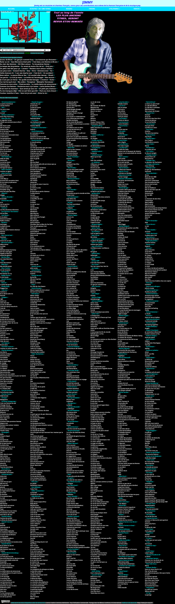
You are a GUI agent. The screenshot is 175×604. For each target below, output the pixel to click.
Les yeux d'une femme (37, 321)
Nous (92, 113)
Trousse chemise (5, 387)
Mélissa (93, 480)
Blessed (68, 162)
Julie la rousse (149, 288)
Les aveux (121, 284)
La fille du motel (35, 573)
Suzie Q (32, 129)
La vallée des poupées (125, 438)
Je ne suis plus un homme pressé (128, 420)
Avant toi (3, 301)
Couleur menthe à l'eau (9, 93)
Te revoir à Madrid (36, 472)
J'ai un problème (96, 306)
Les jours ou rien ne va (7, 447)
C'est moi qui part (6, 482)
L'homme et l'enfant (37, 494)
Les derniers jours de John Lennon (41, 425)
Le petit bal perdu (6, 284)
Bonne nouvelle (71, 274)
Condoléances (71, 224)
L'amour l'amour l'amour (126, 509)
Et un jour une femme (73, 226)
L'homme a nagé (96, 467)
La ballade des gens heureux (75, 436)
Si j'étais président (72, 440)
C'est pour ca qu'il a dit (37, 151)
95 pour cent (70, 399)
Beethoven (121, 398)
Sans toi (147, 217)
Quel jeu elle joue (96, 524)
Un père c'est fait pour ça (10, 68)
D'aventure (148, 398)
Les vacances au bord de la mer (128, 339)
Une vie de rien (95, 560)
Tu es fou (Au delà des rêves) (75, 432)
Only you (49, 66)
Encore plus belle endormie (9, 560)
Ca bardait (33, 493)
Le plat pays (94, 202)
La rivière (121, 436)
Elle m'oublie (95, 305)
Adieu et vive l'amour (73, 555)
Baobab (32, 367)
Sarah (147, 445)
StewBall (93, 133)
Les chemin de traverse (74, 317)
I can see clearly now (23, 73)
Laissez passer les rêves (125, 201)
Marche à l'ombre (150, 274)
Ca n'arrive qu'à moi (8, 82)
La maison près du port (152, 372)
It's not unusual (150, 536)
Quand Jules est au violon (74, 472)
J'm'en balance (71, 577)
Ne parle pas (34, 221)
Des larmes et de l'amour (74, 348)
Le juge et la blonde (97, 443)
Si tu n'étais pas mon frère (75, 118)
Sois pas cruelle (35, 343)
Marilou (32, 325)
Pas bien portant (71, 392)
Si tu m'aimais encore (37, 246)
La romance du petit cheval (100, 431)
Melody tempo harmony (8, 250)
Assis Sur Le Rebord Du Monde (76, 272)
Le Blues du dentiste (73, 507)
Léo (31, 412)
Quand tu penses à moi (37, 233)
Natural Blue (122, 500)
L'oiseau (2, 326)
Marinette (33, 210)
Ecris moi (148, 186)
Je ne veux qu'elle (123, 162)
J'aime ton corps (96, 398)
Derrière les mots (96, 582)
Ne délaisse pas (71, 104)
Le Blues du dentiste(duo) (74, 505)
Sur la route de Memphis (74, 122)
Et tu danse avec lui (6, 294)
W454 (119, 474)
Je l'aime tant (70, 575)
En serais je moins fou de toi (100, 374)
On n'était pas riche (36, 451)
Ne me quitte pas (96, 206)
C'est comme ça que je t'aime (127, 478)
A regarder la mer (6, 120)
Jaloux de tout (95, 399)
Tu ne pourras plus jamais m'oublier (78, 547)
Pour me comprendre (125, 215)
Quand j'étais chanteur (125, 301)
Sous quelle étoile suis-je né (127, 389)
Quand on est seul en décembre (76, 250)
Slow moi (3, 591)
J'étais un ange (122, 266)
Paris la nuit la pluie (36, 452)
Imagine (93, 288)
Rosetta (2, 427)
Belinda (2, 525)
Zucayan (93, 569)
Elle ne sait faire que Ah (152, 190)
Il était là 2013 (122, 412)
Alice (32, 500)
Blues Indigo (95, 336)
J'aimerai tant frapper (37, 310)
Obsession (94, 498)
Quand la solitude (36, 458)
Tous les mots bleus (6, 467)
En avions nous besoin (37, 383)
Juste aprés (94, 171)
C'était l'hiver (70, 279)
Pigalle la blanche (6, 253)
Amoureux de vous (36, 299)
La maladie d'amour (124, 432)
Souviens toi (70, 257)
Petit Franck (70, 359)
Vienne (2, 233)
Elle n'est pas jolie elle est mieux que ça (43, 164)
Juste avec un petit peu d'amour (76, 137)
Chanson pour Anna (36, 153)
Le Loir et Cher (122, 279)
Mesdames (33, 211)
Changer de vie (5, 405)
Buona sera (4, 345)
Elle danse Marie (71, 368)
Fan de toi (121, 253)
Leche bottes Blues (47, 86)
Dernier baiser (95, 580)
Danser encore (5, 310)
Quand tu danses (96, 182)
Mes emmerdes (5, 372)
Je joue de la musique (7, 319)
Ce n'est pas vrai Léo (6, 556)
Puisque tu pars (96, 180)
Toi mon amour (123, 166)
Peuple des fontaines (73, 328)
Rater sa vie (4, 62)
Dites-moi (121, 326)
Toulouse (33, 111)
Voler (119, 472)
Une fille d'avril (95, 591)
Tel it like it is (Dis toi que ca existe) (77, 124)
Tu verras (33, 113)
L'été (1, 248)
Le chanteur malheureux (8, 533)
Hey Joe (93, 259)
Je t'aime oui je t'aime (7, 566)
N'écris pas (94, 489)
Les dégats (94, 454)
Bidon (2, 177)
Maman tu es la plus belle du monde (129, 153)
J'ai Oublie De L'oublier (37, 556)
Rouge (93, 184)
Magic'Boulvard (71, 357)
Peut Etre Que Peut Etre (153, 118)
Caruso (68, 219)
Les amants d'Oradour (37, 418)
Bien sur (33, 144)
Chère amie (121, 159)
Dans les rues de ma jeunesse (76, 429)
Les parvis (4, 77)
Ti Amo (147, 547)
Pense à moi (70, 195)
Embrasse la (149, 191)
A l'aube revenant (72, 268)
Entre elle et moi (5, 564)
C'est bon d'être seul (36, 511)
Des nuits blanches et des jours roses (12, 558)
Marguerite (149, 305)
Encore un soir (95, 168)
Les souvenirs (95, 462)
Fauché (32, 538)
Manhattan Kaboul (151, 272)
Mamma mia (95, 107)
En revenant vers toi (37, 536)
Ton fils (93, 186)
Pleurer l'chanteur (124, 297)
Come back (33, 525)
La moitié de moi (35, 401)
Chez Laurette (122, 246)
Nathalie (69, 469)
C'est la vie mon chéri (37, 514)
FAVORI (92, 9)
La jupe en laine (96, 423)
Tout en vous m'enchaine (99, 553)
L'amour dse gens (96, 427)
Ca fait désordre (35, 507)
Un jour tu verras (123, 513)
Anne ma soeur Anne (125, 138)
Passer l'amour (122, 462)
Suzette (32, 274)
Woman (93, 292)
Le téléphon (122, 553)
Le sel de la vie (71, 354)
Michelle (69, 438)
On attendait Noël (97, 500)
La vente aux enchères (73, 458)
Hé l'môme (33, 180)
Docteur (93, 359)
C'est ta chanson (123, 242)
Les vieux (94, 204)
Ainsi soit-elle (34, 297)
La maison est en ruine (125, 274)
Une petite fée (95, 558)
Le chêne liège (71, 308)
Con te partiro (4, 204)
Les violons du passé (36, 436)
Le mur (68, 237)
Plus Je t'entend (5, 146)
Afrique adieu (122, 396)
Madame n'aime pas (72, 323)
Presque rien (70, 330)
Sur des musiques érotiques (75, 546)
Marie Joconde (5, 142)
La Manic (69, 405)
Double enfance (96, 363)
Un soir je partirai (6, 597)
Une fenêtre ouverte (152, 142)
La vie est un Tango (97, 434)
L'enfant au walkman (97, 445)
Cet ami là (33, 376)
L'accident (33, 567)
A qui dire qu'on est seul (125, 578)
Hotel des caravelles (97, 392)
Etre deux (121, 252)
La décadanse (149, 390)
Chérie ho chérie (35, 522)
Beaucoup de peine (36, 368)
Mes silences (34, 213)
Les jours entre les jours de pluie (101, 458)
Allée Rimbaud (122, 577)
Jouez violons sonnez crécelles (100, 412)
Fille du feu (94, 381)
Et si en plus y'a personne (8, 182)
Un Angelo (94, 138)
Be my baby (148, 513)
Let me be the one (151, 516)
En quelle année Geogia (125, 407)
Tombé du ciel (95, 226)
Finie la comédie (35, 177)
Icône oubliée (34, 547)
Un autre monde (150, 485)
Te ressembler (71, 337)
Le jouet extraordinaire (8, 535)
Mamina (120, 573)
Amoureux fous (71, 518)
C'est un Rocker (35, 516)
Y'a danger (69, 144)
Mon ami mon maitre (152, 423)
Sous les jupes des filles (7, 191)
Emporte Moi (4, 129)
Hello (119, 127)
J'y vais (68, 230)
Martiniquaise (149, 463)
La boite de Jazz (123, 334)
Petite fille (3, 420)
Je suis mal (94, 403)
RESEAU (69, 9)
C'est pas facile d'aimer (37, 149)
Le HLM (147, 266)
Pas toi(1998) (95, 179)
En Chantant (122, 405)
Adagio (2, 195)
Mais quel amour (5, 507)
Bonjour (69, 556)
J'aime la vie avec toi (6, 409)
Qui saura (121, 493)
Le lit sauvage (4, 577)
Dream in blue (71, 367)
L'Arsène (93, 215)
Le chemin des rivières (98, 436)
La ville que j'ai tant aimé (153, 540)
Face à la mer (4, 316)
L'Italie (2, 451)
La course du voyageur (125, 268)
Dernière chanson (72, 283)
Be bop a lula (70, 396)
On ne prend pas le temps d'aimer (156, 208)
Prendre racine (5, 334)
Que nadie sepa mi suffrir (74, 252)
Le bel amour (4, 137)
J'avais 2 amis (34, 312)
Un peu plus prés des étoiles (75, 476)
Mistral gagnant (150, 275)
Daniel (120, 250)
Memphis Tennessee (45, 82)
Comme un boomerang (152, 385)
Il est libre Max (71, 551)
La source (94, 153)
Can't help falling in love (74, 171)
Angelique (121, 356)
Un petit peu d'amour (47, 89)
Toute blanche (149, 429)
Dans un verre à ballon (152, 317)
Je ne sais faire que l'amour (39, 560)
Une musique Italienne (38, 478)
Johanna (3, 412)
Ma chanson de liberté (98, 106)
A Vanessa (3, 478)
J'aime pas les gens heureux (39, 555)
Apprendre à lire (96, 321)
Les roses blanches (6, 259)
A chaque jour (95, 316)
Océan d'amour (5, 458)
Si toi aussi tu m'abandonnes (75, 117)
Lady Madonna (150, 494)
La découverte (35, 193)
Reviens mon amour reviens (41, 68)
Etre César (33, 385)
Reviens (32, 239)
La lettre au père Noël (152, 104)
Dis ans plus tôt (123, 403)
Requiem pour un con (152, 394)
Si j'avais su (33, 244)
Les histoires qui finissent (45, 60)
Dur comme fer (71, 288)
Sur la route (70, 420)
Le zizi (147, 226)
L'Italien (147, 441)
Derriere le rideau (96, 354)
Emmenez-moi (5, 356)
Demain (147, 115)
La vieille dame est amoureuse (44, 84)
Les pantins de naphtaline (75, 319)
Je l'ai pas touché (5, 443)
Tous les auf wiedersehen (153, 427)
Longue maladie (123, 292)
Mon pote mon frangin (37, 217)
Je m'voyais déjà (5, 361)
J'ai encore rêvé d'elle (97, 142)
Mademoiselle (95, 474)
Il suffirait (148, 432)
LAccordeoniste (71, 151)
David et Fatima (150, 242)
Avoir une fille (149, 354)
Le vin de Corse (95, 102)
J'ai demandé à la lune (98, 146)
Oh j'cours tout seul (151, 582)
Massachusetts (150, 505)
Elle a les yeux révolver (125, 160)
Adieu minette (150, 250)
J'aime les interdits (36, 553)
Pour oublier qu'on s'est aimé (127, 555)
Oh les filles (4, 213)
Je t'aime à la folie (150, 403)
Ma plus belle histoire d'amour (10, 230)
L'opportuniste (95, 222)
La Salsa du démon (124, 567)
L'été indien (94, 279)
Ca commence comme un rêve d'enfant (103, 339)
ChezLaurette (24, 84)
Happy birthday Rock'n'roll (39, 542)
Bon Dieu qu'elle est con (74, 498)
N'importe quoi (71, 246)
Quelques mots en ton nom (99, 525)
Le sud (120, 551)
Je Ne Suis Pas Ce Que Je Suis (127, 418)
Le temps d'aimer (96, 465)
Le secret (33, 427)
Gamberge (33, 179)
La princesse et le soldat (74, 582)
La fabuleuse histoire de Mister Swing (130, 336)
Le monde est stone (151, 467)
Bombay (120, 233)
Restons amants (96, 533)
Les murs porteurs (72, 239)
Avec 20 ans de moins (37, 365)
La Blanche (148, 257)
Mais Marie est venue (7, 505)
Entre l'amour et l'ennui (38, 168)
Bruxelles (121, 235)
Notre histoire (35, 222)
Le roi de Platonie (6, 580)
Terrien (93, 547)
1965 (119, 394)
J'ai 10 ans (3, 184)
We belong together (151, 325)
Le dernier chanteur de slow (39, 410)
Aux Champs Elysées (97, 272)
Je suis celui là (149, 474)
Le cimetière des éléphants (39, 582)
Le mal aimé (4, 536)
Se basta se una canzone (74, 201)
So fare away (122, 538)
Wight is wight (122, 314)
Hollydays (121, 367)
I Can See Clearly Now (98, 263)
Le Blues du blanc (36, 578)
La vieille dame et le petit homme (11, 573)
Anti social (148, 544)
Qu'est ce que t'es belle (125, 164)
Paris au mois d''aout (7, 379)
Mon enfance (34, 215)
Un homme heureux (151, 586)
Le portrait (3, 325)
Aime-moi (3, 476)
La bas (93, 173)
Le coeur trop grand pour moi (100, 440)
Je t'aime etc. (95, 407)
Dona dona (3, 529)
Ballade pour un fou (97, 334)
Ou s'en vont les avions (98, 509)
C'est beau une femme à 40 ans (45, 62)
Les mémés (70, 423)
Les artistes (34, 421)
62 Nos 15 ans (122, 230)
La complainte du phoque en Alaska (42, 569)
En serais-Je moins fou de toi (32, 66)
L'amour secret (35, 403)
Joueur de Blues (6, 60)
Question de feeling (151, 308)
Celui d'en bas (4, 303)
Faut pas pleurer (35, 173)
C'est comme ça (71, 221)
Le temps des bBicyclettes (38, 438)
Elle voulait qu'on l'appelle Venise (101, 368)
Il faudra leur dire (72, 295)
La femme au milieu (73, 184)
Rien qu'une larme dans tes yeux (128, 494)
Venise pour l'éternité (98, 124)
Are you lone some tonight (75, 169)
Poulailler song (5, 190)
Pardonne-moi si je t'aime (28, 86)
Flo (146, 197)
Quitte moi (148, 215)
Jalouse (2, 487)
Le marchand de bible (37, 586)
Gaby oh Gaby (4, 159)
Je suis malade (149, 401)
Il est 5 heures (95, 211)
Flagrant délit (70, 529)
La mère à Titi (149, 261)
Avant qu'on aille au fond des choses (102, 328)
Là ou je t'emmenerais (73, 233)
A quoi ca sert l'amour (73, 149)
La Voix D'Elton (35, 409)
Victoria (120, 469)
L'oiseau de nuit (123, 383)
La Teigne (148, 263)
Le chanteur (34, 135)
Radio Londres (5, 221)
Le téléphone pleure (7, 538)
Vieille (147, 310)
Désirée (68, 451)
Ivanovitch (94, 394)
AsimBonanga (95, 299)
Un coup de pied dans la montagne (129, 310)
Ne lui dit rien (34, 326)
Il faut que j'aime (123, 259)
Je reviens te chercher (73, 454)
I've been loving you (72, 297)
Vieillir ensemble (35, 259)
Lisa (67, 321)
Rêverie (93, 118)
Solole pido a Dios (72, 255)
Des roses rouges (123, 146)
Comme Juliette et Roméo (126, 361)
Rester (93, 531)
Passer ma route (123, 184)
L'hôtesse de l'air (96, 221)
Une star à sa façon (72, 341)
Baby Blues (33, 504)
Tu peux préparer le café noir (76, 133)
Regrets (120, 524)
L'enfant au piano (150, 414)
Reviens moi (34, 334)
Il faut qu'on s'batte (72, 416)
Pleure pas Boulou (151, 211)
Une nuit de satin (123, 460)
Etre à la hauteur (72, 182)
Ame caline (4, 75)
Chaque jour (122, 317)
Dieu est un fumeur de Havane (155, 387)
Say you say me (123, 129)
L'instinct (44, 80)
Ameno (68, 188)
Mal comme (4, 456)
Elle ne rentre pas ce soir (38, 533)
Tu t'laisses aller (5, 389)
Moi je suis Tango (72, 491)
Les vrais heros (35, 593)
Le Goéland (70, 587)
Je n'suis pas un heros (8, 80)
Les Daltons (94, 277)
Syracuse (69, 509)
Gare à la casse (95, 389)
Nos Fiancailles (123, 544)
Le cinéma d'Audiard (124, 441)
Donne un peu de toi (124, 483)
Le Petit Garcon (150, 440)
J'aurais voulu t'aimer (125, 416)
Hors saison (70, 294)
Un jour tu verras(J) (124, 511)
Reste (32, 237)
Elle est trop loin (35, 279)
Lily (146, 228)
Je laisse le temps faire (73, 228)
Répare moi (4, 423)
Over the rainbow (96, 160)
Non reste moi (5, 418)
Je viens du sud (122, 425)
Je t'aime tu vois (35, 188)
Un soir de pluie (5, 270)
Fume (32, 540)
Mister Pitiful (34, 295)
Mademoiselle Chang (124, 210)
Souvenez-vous (95, 544)
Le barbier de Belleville (152, 438)
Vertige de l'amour (6, 168)
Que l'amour (34, 460)
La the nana (122, 113)
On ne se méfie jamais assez (100, 502)
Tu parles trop (71, 131)
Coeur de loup (149, 166)
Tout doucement (5, 263)
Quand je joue (95, 522)
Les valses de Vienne (73, 356)
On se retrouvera (72, 345)
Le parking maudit (36, 589)
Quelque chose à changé (74, 113)
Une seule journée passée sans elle (129, 347)
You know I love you (151, 451)
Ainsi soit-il (121, 137)
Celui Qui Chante (123, 193)
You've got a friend (97, 230)
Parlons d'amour (71, 538)
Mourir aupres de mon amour (40, 290)
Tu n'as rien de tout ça (73, 129)
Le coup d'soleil (150, 303)
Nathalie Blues (35, 118)
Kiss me (2, 295)
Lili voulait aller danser (37, 75)
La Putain (148, 434)
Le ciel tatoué (95, 438)
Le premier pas (5, 578)
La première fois (123, 434)
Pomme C (3, 332)
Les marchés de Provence (74, 465)
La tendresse (34, 197)
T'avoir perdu (34, 345)
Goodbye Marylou (123, 365)
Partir (92, 511)
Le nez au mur (35, 204)
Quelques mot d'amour (125, 217)
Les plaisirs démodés (7, 370)
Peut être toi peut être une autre (41, 454)
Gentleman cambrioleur (99, 210)
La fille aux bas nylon (97, 418)
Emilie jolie (94, 370)
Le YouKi (147, 314)
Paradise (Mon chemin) (125, 558)
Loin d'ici (120, 290)
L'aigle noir (3, 228)
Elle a (32, 160)
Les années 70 (34, 420)
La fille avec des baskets (125, 270)
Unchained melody (151, 321)
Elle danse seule (71, 412)
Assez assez (94, 325)
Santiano (94, 131)
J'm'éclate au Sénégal (125, 173)
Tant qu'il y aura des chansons (40, 471)
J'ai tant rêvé (70, 500)
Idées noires (4, 244)
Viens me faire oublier (37, 352)
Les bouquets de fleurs (37, 423)
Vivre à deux (34, 261)
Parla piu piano (150, 337)
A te (1, 202)
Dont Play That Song (7, 117)
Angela (93, 319)
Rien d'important (36, 336)
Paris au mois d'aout (48, 91)
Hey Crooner (70, 487)
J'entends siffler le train (152, 297)
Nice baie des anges (36, 330)
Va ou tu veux (34, 257)
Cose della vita (71, 199)
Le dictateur (4, 575)
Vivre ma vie (34, 264)
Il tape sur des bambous (153, 169)
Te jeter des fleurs (72, 259)
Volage (68, 142)
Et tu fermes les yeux (7, 131)
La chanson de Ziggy (124, 197)
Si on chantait (95, 536)
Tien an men (4, 337)
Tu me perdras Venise (40, 64)
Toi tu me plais (95, 551)
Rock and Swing (35, 272)
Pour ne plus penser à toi (38, 226)
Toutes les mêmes (151, 367)
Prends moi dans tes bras (38, 230)
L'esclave (148, 420)
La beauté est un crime (152, 476)
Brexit (51, 75)
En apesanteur (5, 314)
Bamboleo (69, 494)
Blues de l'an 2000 (150, 177)
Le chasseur (121, 277)
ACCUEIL (11, 9)
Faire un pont (34, 308)
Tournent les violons (97, 188)
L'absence (33, 396)
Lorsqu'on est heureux (98, 191)
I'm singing (34, 392)
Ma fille (147, 443)
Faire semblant (35, 171)
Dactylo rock (34, 529)
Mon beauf (148, 277)
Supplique (69, 401)
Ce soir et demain (6, 305)
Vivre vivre (69, 363)
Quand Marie (34, 232)
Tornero (93, 137)
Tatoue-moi (121, 518)
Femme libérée (35, 126)
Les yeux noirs (5, 71)
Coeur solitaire (35, 524)
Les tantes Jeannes (72, 467)
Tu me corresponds (72, 339)
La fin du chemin (123, 272)
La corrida (69, 303)
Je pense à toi (4, 410)
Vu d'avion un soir (123, 312)
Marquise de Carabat (97, 478)
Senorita (3, 463)
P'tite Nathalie (71, 542)
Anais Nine (148, 252)
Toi (51, 71)
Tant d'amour (95, 546)
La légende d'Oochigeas (152, 343)
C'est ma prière (123, 480)
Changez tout (122, 325)
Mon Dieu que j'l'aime (152, 580)
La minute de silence (124, 202)
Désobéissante (95, 357)
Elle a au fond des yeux (98, 367)
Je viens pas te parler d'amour (40, 191)
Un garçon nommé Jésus (38, 480)
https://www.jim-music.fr (145, 603)
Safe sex (3, 336)
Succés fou (3, 465)
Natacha (93, 175)
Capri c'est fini (71, 558)
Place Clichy (94, 518)
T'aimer (2, 551)
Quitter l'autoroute (36, 463)
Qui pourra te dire (124, 491)
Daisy (2, 438)
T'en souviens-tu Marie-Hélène (40, 250)
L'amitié (69, 374)
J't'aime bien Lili (150, 157)
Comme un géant (6, 171)
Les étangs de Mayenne (38, 429)
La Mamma (3, 367)
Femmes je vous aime (8, 84)
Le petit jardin (95, 217)
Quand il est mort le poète (75, 471)
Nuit (92, 177)
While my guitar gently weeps (155, 500)
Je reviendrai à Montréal (153, 332)
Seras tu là (121, 219)
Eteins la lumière (5, 219)
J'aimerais (33, 182)
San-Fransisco (122, 186)
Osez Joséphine (5, 166)
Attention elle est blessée (126, 232)
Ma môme (94, 237)
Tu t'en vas (3, 153)
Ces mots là (121, 241)
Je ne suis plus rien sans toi (39, 314)
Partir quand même (72, 378)
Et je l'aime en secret (7, 546)
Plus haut (148, 478)
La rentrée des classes (37, 407)
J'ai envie (69, 571)
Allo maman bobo (6, 175)
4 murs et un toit (5, 241)
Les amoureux (95, 452)
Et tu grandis (4, 485)
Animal (68, 270)
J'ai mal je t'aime (71, 573)
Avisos (93, 330)
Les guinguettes (5, 138)
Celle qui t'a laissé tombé (38, 509)
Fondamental (4, 317)
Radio (119, 387)
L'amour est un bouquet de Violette (129, 151)
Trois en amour (35, 347)
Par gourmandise (6, 378)
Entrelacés (33, 306)
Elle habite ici (70, 414)
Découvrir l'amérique (152, 180)
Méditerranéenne (96, 109)
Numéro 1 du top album (38, 447)
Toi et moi (3, 385)
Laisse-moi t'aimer (124, 487)
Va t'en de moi (95, 566)
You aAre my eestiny (151, 133)
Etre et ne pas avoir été (125, 409)
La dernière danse (124, 429)
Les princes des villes (124, 206)
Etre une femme (123, 410)
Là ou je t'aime (35, 405)
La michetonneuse (124, 374)
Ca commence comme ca (74, 522)
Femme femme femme (152, 399)
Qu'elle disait (4, 148)
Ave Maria (3, 352)
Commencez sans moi (73, 527)
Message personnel (72, 376)
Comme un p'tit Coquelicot (126, 507)
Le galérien (70, 211)
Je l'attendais (122, 263)
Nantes (2, 232)
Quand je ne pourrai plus (8, 586)
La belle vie (148, 359)
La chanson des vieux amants (100, 197)
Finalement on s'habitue (38, 175)
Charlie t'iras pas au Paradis (75, 449)
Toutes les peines (150, 120)
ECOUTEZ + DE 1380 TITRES (40, 9)
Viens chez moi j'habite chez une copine (158, 281)
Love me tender (71, 177)
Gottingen (3, 224)
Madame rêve (4, 164)
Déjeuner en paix (150, 471)
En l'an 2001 (148, 195)
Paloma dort (70, 107)
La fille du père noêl (97, 213)
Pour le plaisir (70, 540)
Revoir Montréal (35, 465)
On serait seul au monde (99, 504)
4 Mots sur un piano (97, 164)
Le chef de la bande (72, 383)
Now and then (149, 496)
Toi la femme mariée (7, 392)
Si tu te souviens (5, 151)
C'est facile (33, 513)
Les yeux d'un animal (125, 454)
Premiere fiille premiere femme (10, 421)
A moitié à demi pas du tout (127, 190)
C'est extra (121, 109)
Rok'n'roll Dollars (150, 584)
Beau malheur (71, 180)
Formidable (4, 357)
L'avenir (25, 68)
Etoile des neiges (150, 458)
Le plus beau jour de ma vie (9, 323)
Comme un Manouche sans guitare (156, 520)
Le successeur (122, 451)
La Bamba (121, 133)
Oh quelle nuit (149, 363)
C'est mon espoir (96, 345)
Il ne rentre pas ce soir (37, 551)
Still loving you (150, 379)
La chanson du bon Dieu (153, 199)
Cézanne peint (122, 195)
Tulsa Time (33, 489)
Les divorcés (122, 286)
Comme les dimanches (37, 305)
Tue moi (69, 261)
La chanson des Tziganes (38, 398)
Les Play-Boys (95, 219)
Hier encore (49, 77)
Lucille (120, 341)
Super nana (121, 345)
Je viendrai (3, 494)
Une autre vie (4, 155)
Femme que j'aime (97, 244)
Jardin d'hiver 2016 (72, 504)
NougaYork (34, 109)
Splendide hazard (123, 221)
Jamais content (5, 186)
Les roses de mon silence (74, 480)
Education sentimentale (126, 180)
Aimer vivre (94, 303)
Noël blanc (94, 149)
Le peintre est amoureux (153, 416)
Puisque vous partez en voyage (76, 379)
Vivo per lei (3, 206)
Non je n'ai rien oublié (7, 374)
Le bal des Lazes (123, 376)
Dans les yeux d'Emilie (98, 274)
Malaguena (4, 399)
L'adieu (32, 399)
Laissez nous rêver (72, 535)
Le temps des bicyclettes (9, 66)
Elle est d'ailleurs (150, 188)
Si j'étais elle (95, 535)
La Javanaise (149, 392)
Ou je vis (147, 117)
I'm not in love (5, 109)
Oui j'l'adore (149, 140)
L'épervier (94, 129)
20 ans (147, 175)
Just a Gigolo (122, 142)
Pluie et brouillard (36, 332)
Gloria (120, 363)
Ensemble (3, 199)
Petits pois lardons (97, 516)
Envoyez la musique (36, 169)
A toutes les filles (35, 363)
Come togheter (150, 491)
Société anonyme (72, 120)
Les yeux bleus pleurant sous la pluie (42, 319)
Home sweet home (124, 257)
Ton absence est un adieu (74, 127)
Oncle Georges (35, 449)
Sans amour (34, 242)
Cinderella (33, 303)
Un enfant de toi (150, 149)
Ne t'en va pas (4, 416)
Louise (68, 425)
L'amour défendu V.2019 (74, 580)
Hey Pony (33, 544)
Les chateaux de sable (37, 122)
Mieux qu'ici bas (96, 157)
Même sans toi (149, 591)
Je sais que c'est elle (97, 401)
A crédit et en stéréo (37, 498)
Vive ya (2, 281)
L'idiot (92, 104)
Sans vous (3, 589)
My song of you (95, 587)
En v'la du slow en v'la (125, 328)
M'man (32, 598)
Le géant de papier (97, 241)
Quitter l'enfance (96, 529)
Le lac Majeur (122, 504)
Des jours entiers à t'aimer (99, 356)
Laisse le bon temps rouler (38, 575)
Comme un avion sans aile (8, 348)
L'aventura (69, 191)
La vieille (148, 436)
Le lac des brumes (72, 589)
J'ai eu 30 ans (95, 396)
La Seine (147, 556)
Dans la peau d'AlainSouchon (39, 378)
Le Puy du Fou (34, 416)
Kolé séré (148, 171)
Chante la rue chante (125, 580)
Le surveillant (122, 452)
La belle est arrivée (97, 416)
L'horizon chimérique (98, 469)
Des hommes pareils (73, 284)
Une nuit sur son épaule (153, 562)
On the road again (6, 252)
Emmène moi (95, 372)
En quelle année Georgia (29, 80)
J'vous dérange (35, 566)
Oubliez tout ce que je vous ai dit (128, 295)
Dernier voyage (123, 177)
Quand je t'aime (35, 456)
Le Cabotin (3, 368)
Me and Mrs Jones (6, 266)
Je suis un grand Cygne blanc (100, 405)
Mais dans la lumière (124, 489)
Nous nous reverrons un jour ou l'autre (13, 376)
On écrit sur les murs (37, 292)
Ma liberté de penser (73, 244)
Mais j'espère (149, 202)
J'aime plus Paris (150, 524)
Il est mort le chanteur (9, 89)
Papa (1, 509)
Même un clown (35, 283)
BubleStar (94, 578)
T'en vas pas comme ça (125, 531)
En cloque (148, 255)
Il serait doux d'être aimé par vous (77, 531)
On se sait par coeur (6, 330)
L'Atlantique (149, 201)
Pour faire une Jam (6, 381)
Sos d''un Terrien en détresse (39, 138)
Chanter (69, 222)
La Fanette (94, 199)
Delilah (147, 535)
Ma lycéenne (149, 159)
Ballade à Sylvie (123, 104)
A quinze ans (4, 555)
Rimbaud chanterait (124, 306)
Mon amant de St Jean (152, 111)
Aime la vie (42, 93)
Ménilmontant (150, 109)
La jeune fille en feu (18, 75)
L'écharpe (69, 586)
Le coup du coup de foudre (39, 584)
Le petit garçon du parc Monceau (41, 414)
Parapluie (31, 82)
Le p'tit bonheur (71, 213)
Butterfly (33, 277)
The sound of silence (151, 454)
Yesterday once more (97, 593)
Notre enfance (35, 445)
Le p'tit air (121, 182)
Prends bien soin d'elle (7, 513)
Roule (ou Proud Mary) (37, 339)
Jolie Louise (34, 268)
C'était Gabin (34, 374)
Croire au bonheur (36, 155)
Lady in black (149, 553)
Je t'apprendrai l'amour (7, 491)
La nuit (2, 113)
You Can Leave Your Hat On (99, 266)
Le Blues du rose (150, 527)
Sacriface (69, 166)
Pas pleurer (94, 115)
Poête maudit (122, 587)
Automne (94, 326)
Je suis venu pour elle (97, 586)
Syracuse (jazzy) (71, 511)
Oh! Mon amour (24, 64)
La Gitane (69, 208)
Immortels (3, 160)
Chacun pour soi (35, 518)
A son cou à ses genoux (98, 323)
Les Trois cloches (71, 155)
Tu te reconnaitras (124, 465)
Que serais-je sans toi (28, 89)
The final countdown (73, 204)
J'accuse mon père (124, 516)
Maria (147, 566)
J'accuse (120, 414)
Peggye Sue (4, 288)
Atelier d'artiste (35, 361)
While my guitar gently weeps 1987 (156, 502)
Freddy (147, 370)
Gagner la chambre (97, 387)
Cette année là (5, 527)
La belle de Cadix (123, 149)
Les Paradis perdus (6, 449)
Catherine (33, 146)
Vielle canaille (71, 140)
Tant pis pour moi (36, 248)
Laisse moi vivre (71, 578)
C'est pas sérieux (35, 301)
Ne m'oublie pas (123, 343)
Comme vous (122, 248)
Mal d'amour (4, 547)
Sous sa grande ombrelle (99, 542)
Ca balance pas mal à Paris (126, 191)
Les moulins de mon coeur (126, 350)
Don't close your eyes (97, 573)
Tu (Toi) (147, 549)
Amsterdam (94, 195)
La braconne (149, 407)
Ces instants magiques (73, 524)
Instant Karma (19, 71)
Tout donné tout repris (125, 496)
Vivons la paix (70, 264)
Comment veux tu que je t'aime (128, 582)
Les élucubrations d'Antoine (9, 210)
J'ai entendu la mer (6, 441)
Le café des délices (151, 106)
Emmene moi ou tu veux (38, 535)
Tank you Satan (123, 117)
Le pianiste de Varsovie (73, 460)
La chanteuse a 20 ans (152, 409)
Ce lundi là (121, 239)
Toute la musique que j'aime (100, 312)
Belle (2, 434)
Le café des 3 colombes (152, 107)
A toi (92, 270)
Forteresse (121, 319)
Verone (147, 356)
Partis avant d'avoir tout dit (154, 210)
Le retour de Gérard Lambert (154, 268)
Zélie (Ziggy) (122, 224)
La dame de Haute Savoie (74, 305)
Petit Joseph (94, 514)
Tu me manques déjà (8, 91)
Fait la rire (69, 569)
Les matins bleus (5, 140)
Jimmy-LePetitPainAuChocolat (100, 275)
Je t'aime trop (34, 562)
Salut (92, 281)
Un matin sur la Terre (37, 255)
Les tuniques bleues (36, 591)
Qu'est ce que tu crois (98, 527)
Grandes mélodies (6, 407)
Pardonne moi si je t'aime (8, 511)
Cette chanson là (7, 73)
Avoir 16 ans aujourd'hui (38, 502)
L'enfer (32, 206)
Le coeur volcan (96, 441)
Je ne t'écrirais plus (6, 489)
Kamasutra (121, 370)
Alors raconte (70, 445)
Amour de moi (35, 359)
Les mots (120, 527)
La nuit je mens (16, 77)
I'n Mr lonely (4, 277)
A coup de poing (35, 142)
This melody (94, 549)
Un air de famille (150, 122)
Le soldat (69, 241)
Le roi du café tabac (151, 418)
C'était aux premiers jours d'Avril (11, 122)
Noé (92, 494)
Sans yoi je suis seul (6, 429)
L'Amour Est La (122, 204)
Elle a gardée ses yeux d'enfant (128, 485)
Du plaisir (33, 483)
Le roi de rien (122, 283)
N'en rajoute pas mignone (38, 328)
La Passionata (70, 489)
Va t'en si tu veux (96, 567)
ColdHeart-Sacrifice (72, 164)
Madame (3, 502)
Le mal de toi (70, 352)
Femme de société (6, 518)
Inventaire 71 (122, 261)
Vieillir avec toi (71, 263)
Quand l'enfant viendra (152, 213)
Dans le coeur (34, 157)
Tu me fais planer (123, 308)
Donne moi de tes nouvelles (100, 361)
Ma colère (22, 82)
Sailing (147, 348)
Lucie (119, 586)
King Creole (70, 175)
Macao (120, 569)
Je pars (120, 535)
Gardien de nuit (71, 292)
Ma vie (2, 144)
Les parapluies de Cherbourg (127, 352)
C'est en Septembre (72, 447)
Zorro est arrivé (71, 514)
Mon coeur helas (96, 485)
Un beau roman (123, 321)
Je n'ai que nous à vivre (7, 321)
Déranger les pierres (97, 352)
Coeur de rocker (96, 347)
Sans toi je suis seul (28, 93)
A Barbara (33, 357)
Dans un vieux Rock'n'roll (153, 569)
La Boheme (4, 365)
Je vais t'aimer (122, 423)
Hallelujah (94, 255)
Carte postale (70, 275)
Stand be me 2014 (150, 498)
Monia (147, 146)
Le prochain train (96, 451)
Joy (67, 350)
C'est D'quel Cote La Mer (38, 372)
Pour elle (148, 306)
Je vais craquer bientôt (37, 564)
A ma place (3, 217)
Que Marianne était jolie (21, 62)
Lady (31, 316)
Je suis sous (34, 106)
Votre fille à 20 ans (151, 447)
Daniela (32, 531)
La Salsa (2, 246)
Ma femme (3, 504)
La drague (69, 483)
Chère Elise (121, 244)
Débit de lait (4, 396)
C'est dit (2, 308)
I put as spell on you (97, 233)
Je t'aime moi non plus (152, 389)
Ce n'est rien (95, 343)
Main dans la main (6, 454)
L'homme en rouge (124, 378)
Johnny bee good (5, 471)
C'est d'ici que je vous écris (8, 306)
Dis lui (120, 482)
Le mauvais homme (124, 445)
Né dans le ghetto (72, 102)
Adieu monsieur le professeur (100, 127)
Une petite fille (35, 115)
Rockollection (95, 589)
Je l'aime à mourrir (72, 299)
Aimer (147, 352)
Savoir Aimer (70, 253)
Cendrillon (148, 483)
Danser (93, 350)
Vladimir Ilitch (122, 471)
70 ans (32, 356)
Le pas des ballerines (73, 312)
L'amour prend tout (97, 429)
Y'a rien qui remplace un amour (76, 146)
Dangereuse (4, 440)
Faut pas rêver (149, 126)
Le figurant (121, 443)
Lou (1, 452)
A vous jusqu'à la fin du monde (100, 332)
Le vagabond (149, 299)
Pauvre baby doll (71, 111)
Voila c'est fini (149, 487)
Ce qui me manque (36, 370)
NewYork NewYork (72, 389)
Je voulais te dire (123, 330)
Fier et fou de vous (151, 571)
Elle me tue (4, 483)
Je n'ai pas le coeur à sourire (39, 184)
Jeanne (93, 584)
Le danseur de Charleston (153, 162)
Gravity (93, 295)
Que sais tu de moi (6, 514)
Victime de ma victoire (125, 520)
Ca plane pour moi (151, 235)
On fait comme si (5, 328)
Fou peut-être (95, 385)
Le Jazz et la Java (35, 107)
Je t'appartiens (71, 456)
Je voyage (3, 363)
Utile (92, 564)
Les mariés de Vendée (37, 431)
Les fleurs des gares (97, 456)
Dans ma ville (70, 564)
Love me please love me (125, 385)
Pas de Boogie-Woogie (73, 109)
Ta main (33, 469)
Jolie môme (121, 111)
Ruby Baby (33, 341)
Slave (68, 361)
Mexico (120, 155)
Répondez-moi (71, 332)
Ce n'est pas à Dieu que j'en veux (40, 148)
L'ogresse (148, 421)
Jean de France (35, 394)
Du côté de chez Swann (37, 286)
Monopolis (121, 213)
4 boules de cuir (35, 104)
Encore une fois (71, 452)
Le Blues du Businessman (8, 520)
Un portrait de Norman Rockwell (77, 138)
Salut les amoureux (97, 283)
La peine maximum (6, 104)
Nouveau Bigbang (96, 496)
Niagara (93, 493)
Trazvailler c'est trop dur (98, 555)
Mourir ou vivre (96, 111)
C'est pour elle (149, 179)
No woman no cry (6, 274)
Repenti (147, 246)
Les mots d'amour (72, 153)
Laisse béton (149, 259)
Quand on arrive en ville (38, 137)
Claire (68, 562)
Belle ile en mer (96, 577)
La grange (148, 595)
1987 (1, 299)
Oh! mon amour (5, 460)
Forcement (94, 383)
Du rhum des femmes (152, 462)
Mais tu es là (149, 204)
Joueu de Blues (122, 332)
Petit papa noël (150, 531)
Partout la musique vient (99, 513)
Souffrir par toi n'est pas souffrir (101, 538)
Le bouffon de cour (36, 199)
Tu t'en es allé (95, 556)
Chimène (148, 284)
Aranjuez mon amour (152, 295)
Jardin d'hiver (70, 502)
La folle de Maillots (6, 567)
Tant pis (147, 345)
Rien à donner (35, 241)
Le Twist (33, 595)
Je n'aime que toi (35, 558)
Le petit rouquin (123, 281)
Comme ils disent (5, 354)
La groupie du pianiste (125, 199)
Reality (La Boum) (150, 292)
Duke (52, 80)
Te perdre (69, 126)
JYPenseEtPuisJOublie (7, 531)
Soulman (3, 237)
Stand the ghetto (6, 255)
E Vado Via (33, 389)
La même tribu (35, 577)
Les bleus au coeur (151, 127)
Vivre (34, 71)
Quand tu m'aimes (6, 383)
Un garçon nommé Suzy (24, 60)
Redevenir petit (5, 587)
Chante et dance (123, 120)
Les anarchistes (123, 115)
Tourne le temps (35, 474)
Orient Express (71, 536)
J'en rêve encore (71, 418)
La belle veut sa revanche (126, 372)
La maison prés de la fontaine (127, 549)
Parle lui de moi (5, 462)
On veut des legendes (73, 106)
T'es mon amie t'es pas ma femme (129, 463)
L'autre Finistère (123, 124)
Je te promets (95, 308)
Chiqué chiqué (5, 436)
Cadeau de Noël (123, 237)
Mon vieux (33, 219)
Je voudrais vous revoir (98, 169)
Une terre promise (72, 135)
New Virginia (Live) (97, 491)
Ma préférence (95, 476)
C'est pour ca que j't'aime (74, 560)
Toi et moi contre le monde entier (11, 542)
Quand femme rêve (97, 520)
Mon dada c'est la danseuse (154, 425)
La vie (119, 275)
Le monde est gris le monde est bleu (78, 193)
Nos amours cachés (36, 443)
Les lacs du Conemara (125, 449)
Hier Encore (4, 359)
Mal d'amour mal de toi (7, 549)
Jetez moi (33, 190)
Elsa (28, 71)
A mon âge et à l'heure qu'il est (101, 317)
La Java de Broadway (124, 431)
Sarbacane (69, 336)
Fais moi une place (97, 378)
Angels (147, 328)
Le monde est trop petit (38, 587)
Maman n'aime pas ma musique (40, 323)
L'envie (93, 310)
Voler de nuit (4, 341)
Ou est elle (94, 507)
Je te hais (3, 493)
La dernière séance (36, 571)
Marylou (33, 281)
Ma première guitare (152, 361)
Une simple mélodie (124, 390)
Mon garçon (34, 441)
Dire (1, 312)
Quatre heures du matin (126, 303)
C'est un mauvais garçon (153, 253)
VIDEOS (137, 9)
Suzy (31, 467)
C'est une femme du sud (8, 403)
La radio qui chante (151, 589)
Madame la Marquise (152, 239)
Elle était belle (71, 566)
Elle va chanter (5, 127)
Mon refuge (94, 487)
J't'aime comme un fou (152, 334)
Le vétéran (121, 456)
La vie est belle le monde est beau (77, 584)
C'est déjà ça (4, 179)
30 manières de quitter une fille (128, 228)
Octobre (69, 326)
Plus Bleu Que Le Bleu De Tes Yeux (41, 224)
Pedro (92, 117)
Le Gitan (33, 201)
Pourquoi (33, 228)
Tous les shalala (5, 540)
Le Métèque (70, 409)
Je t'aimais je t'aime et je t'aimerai (77, 301)
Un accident (48, 73)
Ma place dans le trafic (73, 325)
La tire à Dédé (149, 264)
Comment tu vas (96, 348)
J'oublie (93, 410)
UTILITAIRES (114, 9)
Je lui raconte (122, 542)
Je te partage (149, 405)
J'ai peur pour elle (72, 533)
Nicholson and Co (123, 294)
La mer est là (4, 133)
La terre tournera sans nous (9, 135)
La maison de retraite (125, 337)
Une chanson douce (72, 513)
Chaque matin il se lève (38, 520)
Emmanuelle (149, 193)
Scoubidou (148, 365)
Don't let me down (151, 493)
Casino (120, 399)
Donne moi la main (151, 184)
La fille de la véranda (97, 420)
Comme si (3, 292)
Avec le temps (122, 107)
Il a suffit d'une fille (36, 549)
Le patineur (94, 447)
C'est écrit (38, 73)
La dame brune (5, 226)
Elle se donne (34, 166)
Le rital (2, 498)
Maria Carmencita (124, 211)
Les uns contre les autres (126, 208)
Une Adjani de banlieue (8, 595)
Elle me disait (34, 162)
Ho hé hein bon (123, 547)
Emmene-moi (43, 71)
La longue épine (96, 425)
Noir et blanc (70, 248)
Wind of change (150, 381)
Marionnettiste (150, 206)
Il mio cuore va (150, 376)
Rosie (68, 334)
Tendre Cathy (4, 431)
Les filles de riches (6, 584)
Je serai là (121, 421)
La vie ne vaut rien (6, 188)
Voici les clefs (70, 441)
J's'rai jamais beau (6, 496)
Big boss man (34, 505)
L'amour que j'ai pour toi (38, 317)
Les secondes (34, 208)
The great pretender (151, 509)
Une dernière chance (7, 339)
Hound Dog (70, 173)
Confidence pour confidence (100, 248)
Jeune (147, 525)
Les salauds (121, 288)
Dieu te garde (34, 159)
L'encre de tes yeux (72, 310)
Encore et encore (72, 290)
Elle (1, 124)
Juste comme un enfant (98, 414)
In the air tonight (150, 153)
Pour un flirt (122, 299)
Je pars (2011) (122, 536)
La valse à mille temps (98, 201)
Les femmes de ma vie (7, 582)
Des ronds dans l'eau (73, 372)
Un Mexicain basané (124, 169)
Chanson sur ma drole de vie (154, 560)
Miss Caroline (34, 597)
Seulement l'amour (36, 485)
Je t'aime (33, 186)
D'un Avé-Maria (123, 584)
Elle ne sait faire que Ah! (28, 91)
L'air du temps (71, 232)
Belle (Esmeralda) (123, 562)
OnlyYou (147, 131)
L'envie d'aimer (5, 106)
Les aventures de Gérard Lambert (156, 270)
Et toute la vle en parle (37, 387)
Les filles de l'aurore (151, 578)
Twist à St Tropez (35, 348)
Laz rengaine (149, 410)
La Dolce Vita (4, 445)
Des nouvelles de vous (152, 182)
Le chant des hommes (125, 440)
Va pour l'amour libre (97, 122)
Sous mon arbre (96, 540)
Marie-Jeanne (122, 458)
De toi (68, 434)
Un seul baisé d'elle (36, 350)
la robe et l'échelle (72, 306)
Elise (146, 222)
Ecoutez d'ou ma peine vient (9, 180)
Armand (147, 232)
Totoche (33, 253)
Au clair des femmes (8, 64)
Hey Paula (148, 137)
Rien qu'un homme (6, 149)
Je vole (120, 427)
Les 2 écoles (121, 447)
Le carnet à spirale (151, 577)
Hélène (93, 390)
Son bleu (148, 279)
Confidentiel (95, 166)
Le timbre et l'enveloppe (33, 77)
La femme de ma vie (6, 414)
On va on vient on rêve (98, 505)
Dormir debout (71, 286)
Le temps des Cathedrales (126, 564)
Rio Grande (70, 115)
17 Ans (2, 524)
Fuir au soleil (122, 255)
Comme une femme (8, 86)
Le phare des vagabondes (99, 449)
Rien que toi (34, 337)
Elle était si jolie (5, 126)
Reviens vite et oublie (73, 385)
